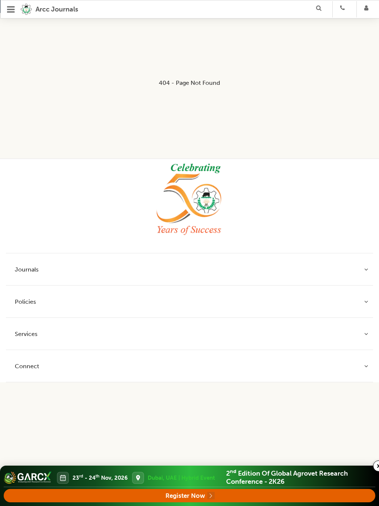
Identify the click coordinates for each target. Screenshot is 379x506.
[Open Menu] (11, 9)
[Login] (368, 9)
